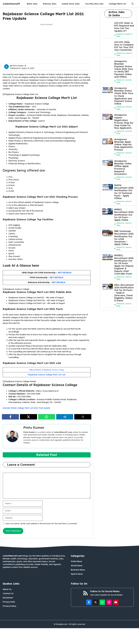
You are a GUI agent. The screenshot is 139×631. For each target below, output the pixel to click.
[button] (132, 3)
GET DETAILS (64, 272)
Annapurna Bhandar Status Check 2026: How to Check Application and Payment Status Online (123, 96)
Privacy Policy (9, 606)
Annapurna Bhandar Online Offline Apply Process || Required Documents (123, 167)
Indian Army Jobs (71, 3)
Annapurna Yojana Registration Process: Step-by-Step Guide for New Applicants (124, 121)
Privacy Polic (9, 602)
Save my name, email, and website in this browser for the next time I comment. (41, 523)
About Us (7, 589)
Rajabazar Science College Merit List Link (46, 374)
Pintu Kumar (18, 66)
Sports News (77, 574)
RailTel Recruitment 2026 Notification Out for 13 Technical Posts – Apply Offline (124, 192)
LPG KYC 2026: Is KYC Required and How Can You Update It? (124, 27)
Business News (78, 570)
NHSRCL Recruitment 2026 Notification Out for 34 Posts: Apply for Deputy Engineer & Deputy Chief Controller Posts (124, 264)
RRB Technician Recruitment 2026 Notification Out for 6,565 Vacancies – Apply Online (124, 238)
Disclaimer (8, 597)
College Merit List (117, 3)
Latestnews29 (11, 3)
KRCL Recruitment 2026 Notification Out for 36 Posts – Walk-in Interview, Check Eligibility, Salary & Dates (124, 293)
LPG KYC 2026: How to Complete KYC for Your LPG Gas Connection (124, 46)
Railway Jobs (49, 3)
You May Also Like (94, 3)
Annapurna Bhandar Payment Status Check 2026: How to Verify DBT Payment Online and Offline (123, 69)
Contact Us (8, 593)
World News (76, 565)
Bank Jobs (32, 3)
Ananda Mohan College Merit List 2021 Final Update (26, 408)
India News (76, 561)
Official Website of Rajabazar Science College (46, 369)
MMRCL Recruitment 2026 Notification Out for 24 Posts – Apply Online (124, 214)
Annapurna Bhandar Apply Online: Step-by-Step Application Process (123, 144)
